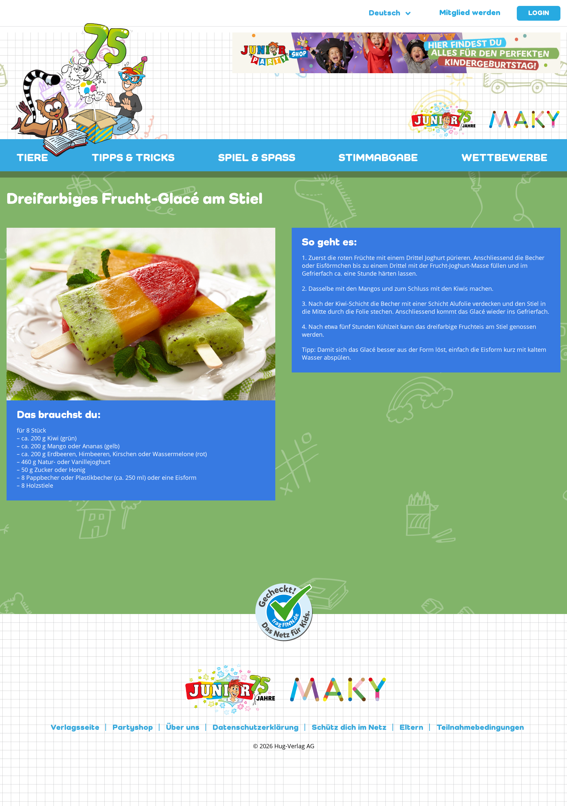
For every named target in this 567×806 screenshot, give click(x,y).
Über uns (183, 728)
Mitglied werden (469, 13)
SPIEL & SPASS (256, 158)
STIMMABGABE (378, 158)
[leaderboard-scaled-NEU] (396, 69)
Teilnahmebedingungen (480, 728)
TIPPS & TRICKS (133, 158)
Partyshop (133, 728)
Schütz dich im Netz (349, 728)
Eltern (411, 728)
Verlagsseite (75, 728)
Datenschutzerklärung (256, 728)
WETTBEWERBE (504, 158)
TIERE (32, 158)
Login (538, 13)
